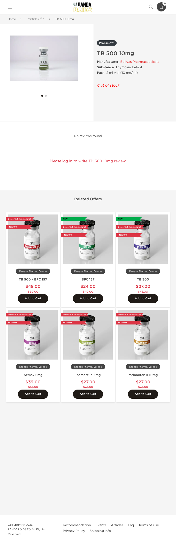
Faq (131, 525)
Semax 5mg (33, 375)
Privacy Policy (74, 531)
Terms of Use (148, 525)
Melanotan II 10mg (143, 375)
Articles (117, 525)
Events (101, 525)
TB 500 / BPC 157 (33, 279)
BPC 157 (88, 279)
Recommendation (77, 525)
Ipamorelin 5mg (88, 375)
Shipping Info (100, 531)
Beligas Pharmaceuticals (139, 62)
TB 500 (143, 279)
